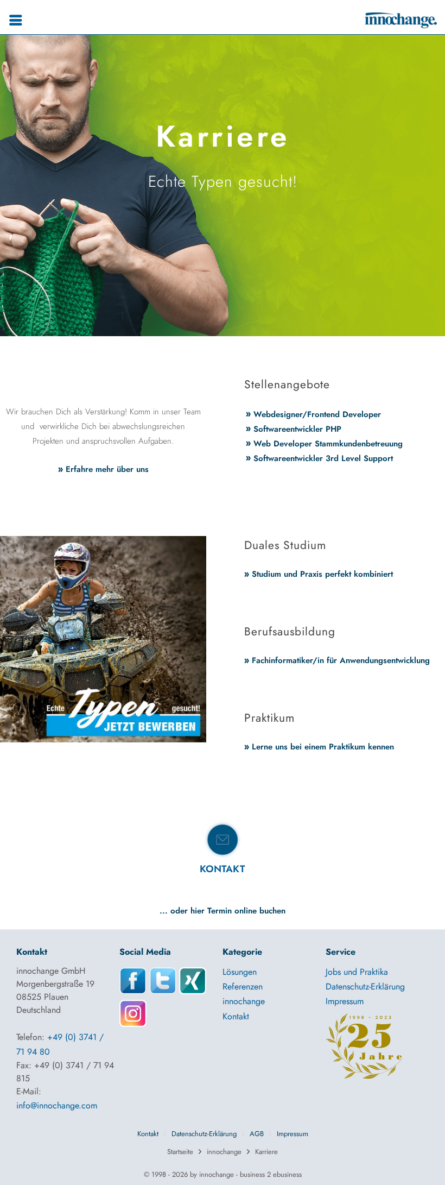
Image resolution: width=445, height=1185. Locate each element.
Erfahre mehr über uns (107, 469)
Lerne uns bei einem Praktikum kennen (323, 747)
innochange (244, 1001)
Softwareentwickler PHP (297, 429)
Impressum (345, 1001)
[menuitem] (18, 20)
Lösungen (240, 972)
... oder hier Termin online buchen (222, 911)
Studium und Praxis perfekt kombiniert (322, 574)
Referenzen (243, 986)
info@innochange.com (56, 1105)
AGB (257, 1134)
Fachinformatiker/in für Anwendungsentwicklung (341, 660)
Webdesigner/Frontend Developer (317, 414)
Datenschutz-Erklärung (365, 986)
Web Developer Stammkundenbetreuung (328, 444)
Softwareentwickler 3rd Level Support (323, 458)
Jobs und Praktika (357, 972)
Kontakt (236, 1016)
